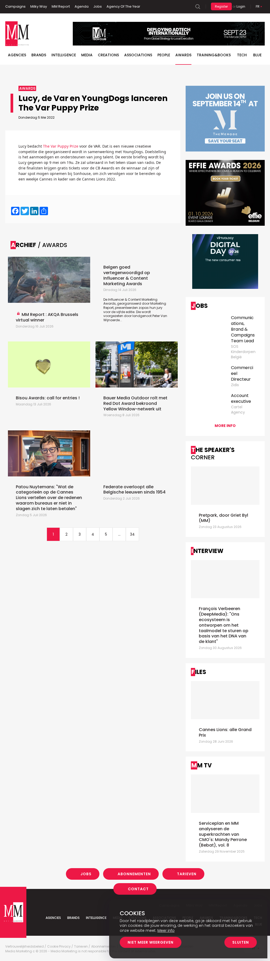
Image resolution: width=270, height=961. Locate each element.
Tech (242, 55)
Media (87, 55)
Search (198, 6)
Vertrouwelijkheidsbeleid (24, 946)
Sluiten (240, 942)
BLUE (257, 55)
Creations (108, 55)
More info (225, 425)
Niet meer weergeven (150, 942)
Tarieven (186, 874)
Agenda (82, 6)
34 (132, 534)
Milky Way (38, 6)
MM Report (61, 6)
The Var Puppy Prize (60, 146)
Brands (38, 55)
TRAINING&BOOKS (214, 55)
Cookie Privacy (59, 946)
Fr (257, 6)
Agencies (17, 55)
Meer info (166, 930)
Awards (183, 55)
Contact (138, 889)
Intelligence (63, 55)
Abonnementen (134, 874)
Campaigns (15, 6)
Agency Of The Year (123, 6)
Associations (138, 55)
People (163, 55)
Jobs (97, 6)
